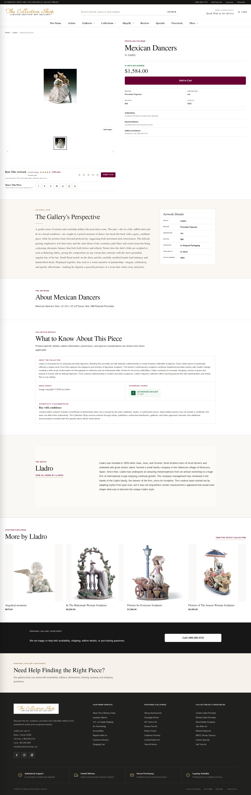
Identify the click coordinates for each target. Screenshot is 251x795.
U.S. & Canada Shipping (103, 722)
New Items (55, 23)
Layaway (229, 2)
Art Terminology (99, 726)
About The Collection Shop (104, 713)
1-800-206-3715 (201, 2)
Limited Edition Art (152, 740)
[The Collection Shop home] (30, 12)
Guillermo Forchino (152, 735)
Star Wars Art (201, 726)
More (192, 23)
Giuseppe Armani (151, 717)
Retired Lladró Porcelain (206, 717)
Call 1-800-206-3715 (193, 638)
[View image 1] (60, 143)
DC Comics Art (150, 722)
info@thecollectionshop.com (25, 747)
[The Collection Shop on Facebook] (17, 755)
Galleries (87, 23)
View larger (107, 129)
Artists (72, 23)
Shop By (127, 23)
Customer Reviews (101, 740)
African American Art (153, 713)
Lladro (15, 33)
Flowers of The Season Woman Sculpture (211, 605)
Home (7, 33)
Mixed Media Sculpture (205, 722)
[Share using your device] (69, 186)
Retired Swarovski (203, 731)
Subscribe (241, 2)
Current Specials (203, 740)
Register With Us (100, 735)
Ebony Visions (150, 731)
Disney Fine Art (150, 726)
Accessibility (98, 731)
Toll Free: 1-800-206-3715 (24, 739)
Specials (160, 23)
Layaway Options (100, 717)
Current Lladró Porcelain (206, 713)
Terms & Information (193, 789)
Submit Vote (108, 174)
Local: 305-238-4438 (22, 743)
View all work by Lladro (49, 475)
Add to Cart (185, 80)
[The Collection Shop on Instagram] (24, 755)
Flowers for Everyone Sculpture (144, 605)
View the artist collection (231, 538)
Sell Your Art (216, 2)
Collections (107, 23)
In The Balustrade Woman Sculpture (86, 605)
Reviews (144, 23)
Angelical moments (16, 605)
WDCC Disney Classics (206, 735)
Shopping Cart (99, 744)
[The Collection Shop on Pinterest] (32, 755)
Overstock (177, 23)
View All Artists (150, 744)
